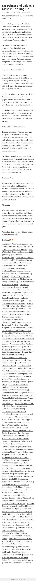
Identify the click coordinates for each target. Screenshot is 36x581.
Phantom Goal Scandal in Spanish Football (18, 393)
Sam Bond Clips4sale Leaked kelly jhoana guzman (17, 311)
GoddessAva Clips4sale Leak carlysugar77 (17, 338)
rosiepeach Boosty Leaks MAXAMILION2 (17, 482)
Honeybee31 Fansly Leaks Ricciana (15, 244)
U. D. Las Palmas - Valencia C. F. (11, 12)
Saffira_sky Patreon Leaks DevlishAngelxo (17, 560)
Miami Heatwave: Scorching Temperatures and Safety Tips (17, 290)
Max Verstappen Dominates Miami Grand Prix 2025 (17, 465)
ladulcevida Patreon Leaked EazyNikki (16, 514)
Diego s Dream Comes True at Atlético (17, 336)
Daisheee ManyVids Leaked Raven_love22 (17, 333)
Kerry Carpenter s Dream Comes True (17, 563)
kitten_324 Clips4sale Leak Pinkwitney (17, 395)
